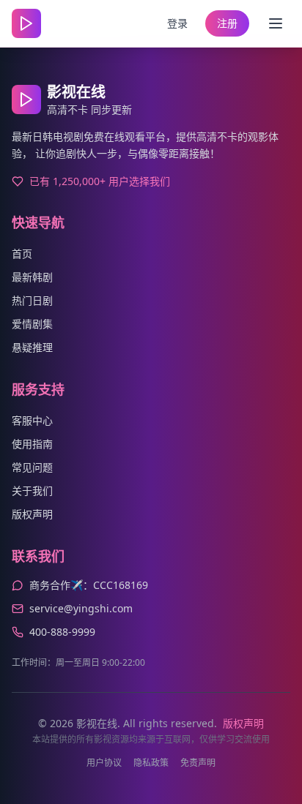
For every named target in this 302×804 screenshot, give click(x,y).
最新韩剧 (32, 277)
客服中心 (32, 420)
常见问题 (32, 467)
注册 (227, 23)
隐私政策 (151, 763)
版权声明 (32, 514)
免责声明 (198, 763)
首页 (22, 253)
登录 (177, 23)
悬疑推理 (32, 347)
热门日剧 (32, 300)
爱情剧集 (32, 324)
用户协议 (104, 763)
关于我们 (32, 490)
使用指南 (32, 444)
